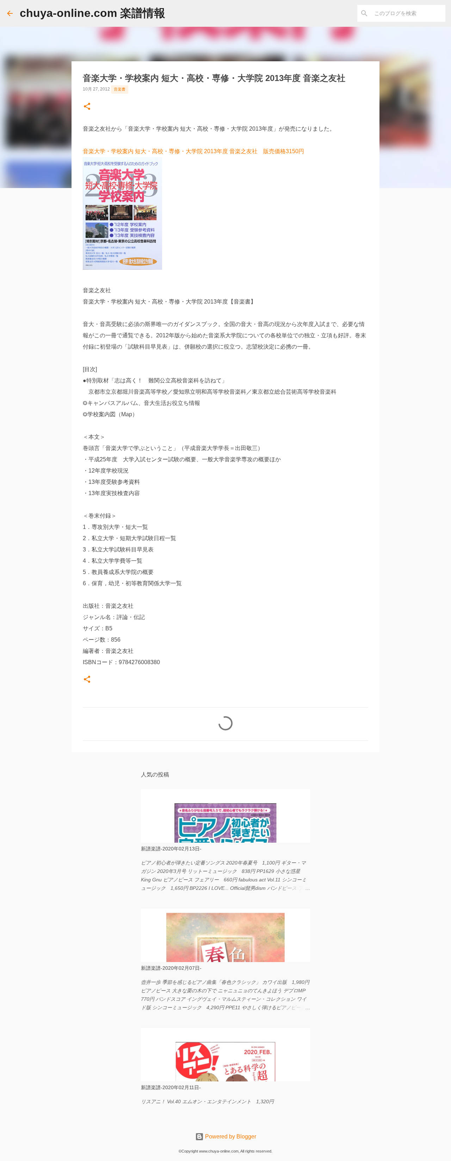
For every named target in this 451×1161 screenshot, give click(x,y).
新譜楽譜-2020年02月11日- (171, 1087)
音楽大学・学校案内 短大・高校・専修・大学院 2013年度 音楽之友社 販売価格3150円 (193, 151)
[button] (87, 107)
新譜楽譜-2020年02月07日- (171, 968)
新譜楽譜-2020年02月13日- (171, 848)
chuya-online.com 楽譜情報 (92, 13)
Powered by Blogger (230, 1137)
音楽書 (119, 89)
